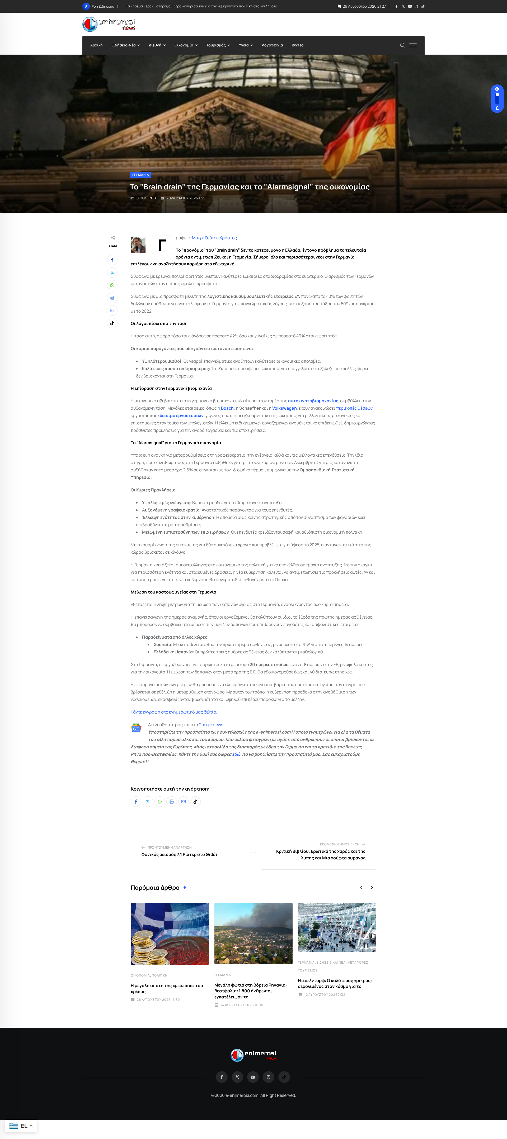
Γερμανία (222, 975)
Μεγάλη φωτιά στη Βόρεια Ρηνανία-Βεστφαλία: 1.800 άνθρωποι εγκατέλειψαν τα (250, 991)
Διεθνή (155, 44)
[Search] (402, 44)
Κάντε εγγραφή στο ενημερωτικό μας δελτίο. (174, 712)
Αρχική (96, 44)
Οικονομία (184, 44)
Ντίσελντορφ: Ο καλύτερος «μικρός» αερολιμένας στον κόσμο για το (335, 983)
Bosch (227, 408)
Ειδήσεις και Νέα (331, 962)
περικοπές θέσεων (354, 408)
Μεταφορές (358, 962)
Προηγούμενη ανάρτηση (170, 847)
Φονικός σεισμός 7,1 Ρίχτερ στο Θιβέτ (180, 854)
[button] (361, 887)
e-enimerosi (146, 198)
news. (218, 725)
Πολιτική (159, 975)
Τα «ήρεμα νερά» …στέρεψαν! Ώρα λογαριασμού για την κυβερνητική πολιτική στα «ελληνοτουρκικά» (208, 6)
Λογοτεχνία (272, 44)
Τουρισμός (216, 44)
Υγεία (244, 44)
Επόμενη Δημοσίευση (339, 844)
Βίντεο (298, 44)
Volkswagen (284, 408)
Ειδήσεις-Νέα (123, 44)
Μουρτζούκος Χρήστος (214, 238)
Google (205, 725)
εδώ (236, 754)
